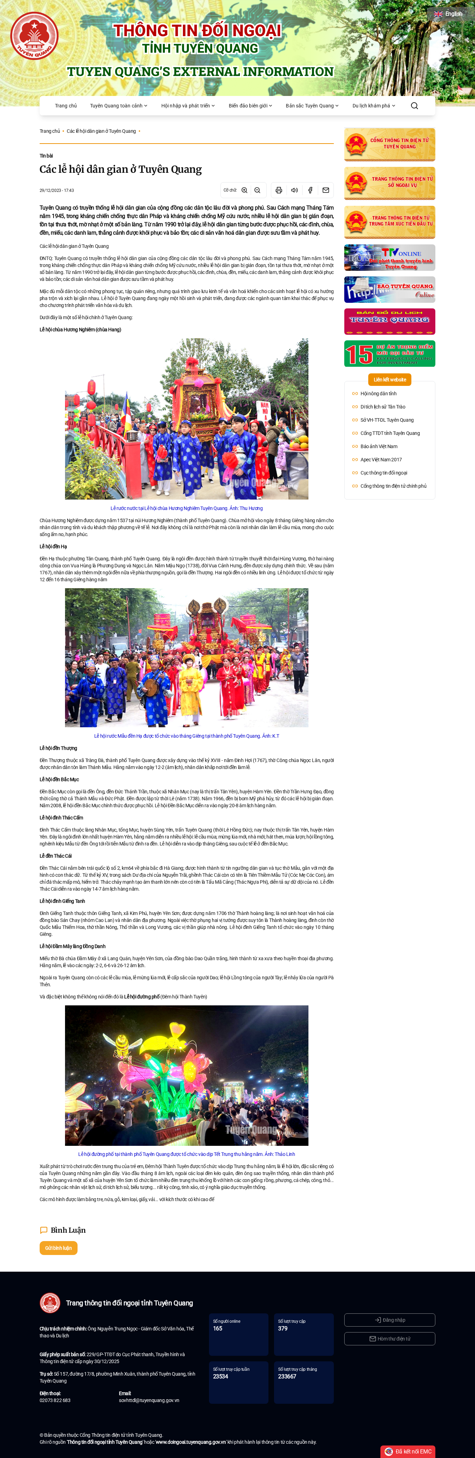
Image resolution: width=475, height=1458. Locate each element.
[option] (390, 393)
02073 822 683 (55, 1400)
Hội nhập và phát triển (185, 105)
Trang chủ (66, 105)
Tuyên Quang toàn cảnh (116, 105)
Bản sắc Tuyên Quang (310, 105)
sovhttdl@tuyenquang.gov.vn (149, 1400)
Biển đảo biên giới (248, 105)
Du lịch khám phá (372, 105)
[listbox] (390, 439)
